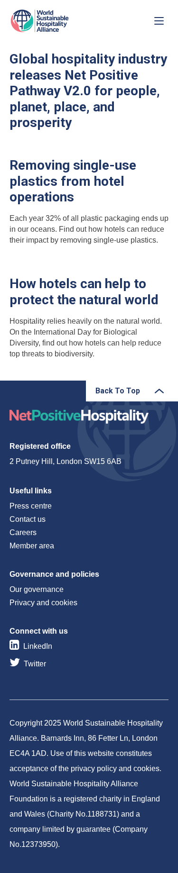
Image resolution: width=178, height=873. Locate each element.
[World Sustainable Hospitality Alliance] (59, 21)
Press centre (30, 506)
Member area (31, 546)
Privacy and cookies (43, 603)
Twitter (35, 664)
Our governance (36, 589)
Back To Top (117, 390)
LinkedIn (37, 646)
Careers (23, 532)
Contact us (27, 519)
